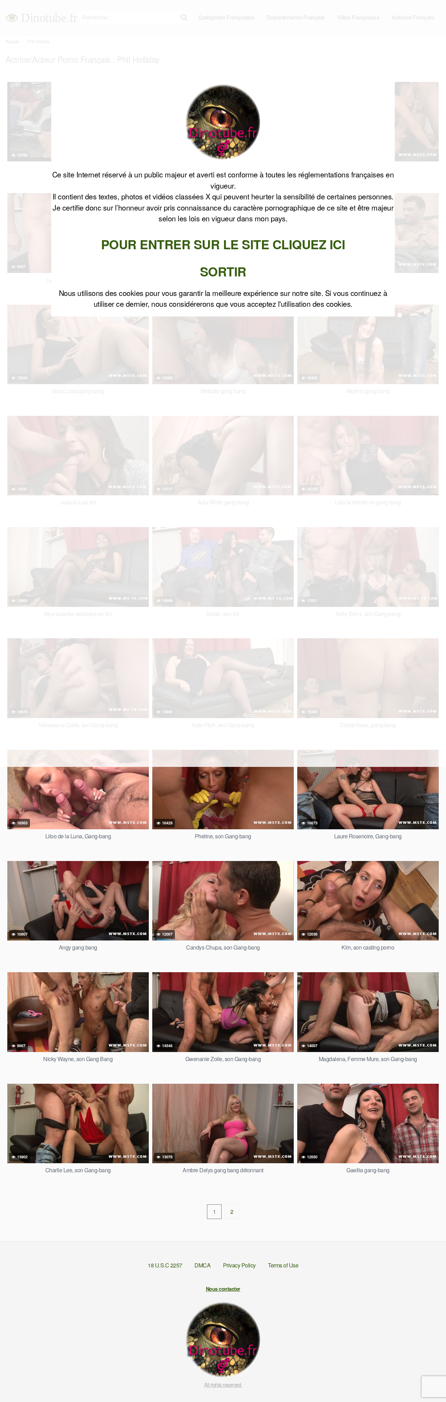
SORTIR (223, 271)
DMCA (202, 1265)
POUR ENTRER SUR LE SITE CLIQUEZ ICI (223, 244)
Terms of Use (283, 1265)
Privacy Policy (239, 1265)
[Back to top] (426, 1379)
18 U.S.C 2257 (165, 1265)
